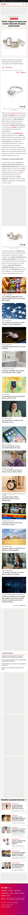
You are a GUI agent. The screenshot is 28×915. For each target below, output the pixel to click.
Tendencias (15, 803)
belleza (11, 898)
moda (7, 898)
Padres (23, 1)
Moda (12, 1)
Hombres (16, 893)
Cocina (20, 1)
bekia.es (3, 898)
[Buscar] (23, 4)
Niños (11, 893)
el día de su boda (15, 113)
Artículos (10, 890)
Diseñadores (17, 890)
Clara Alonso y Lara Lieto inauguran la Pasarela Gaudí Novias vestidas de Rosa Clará (19, 830)
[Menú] (26, 4)
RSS (12, 904)
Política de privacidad (12, 902)
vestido (14, 127)
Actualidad (8, 1)
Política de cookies (5, 904)
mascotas (3, 899)
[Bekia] (3, 1)
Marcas (22, 893)
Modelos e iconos (5, 895)
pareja (23, 898)
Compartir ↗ (23, 72)
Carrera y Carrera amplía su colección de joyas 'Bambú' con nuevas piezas (18, 854)
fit (19, 899)
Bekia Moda (10, 16)
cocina (15, 898)
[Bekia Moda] (5, 4)
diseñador (22, 170)
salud (8, 899)
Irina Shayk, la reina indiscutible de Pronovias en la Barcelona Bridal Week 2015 (19, 818)
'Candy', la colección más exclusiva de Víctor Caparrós (19, 842)
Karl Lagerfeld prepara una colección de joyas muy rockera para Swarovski (18, 866)
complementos (18, 133)
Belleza (16, 1)
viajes (22, 899)
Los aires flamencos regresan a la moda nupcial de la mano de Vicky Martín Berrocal (18, 807)
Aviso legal (3, 902)
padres (19, 898)
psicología (12, 899)
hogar (17, 899)
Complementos (17, 16)
